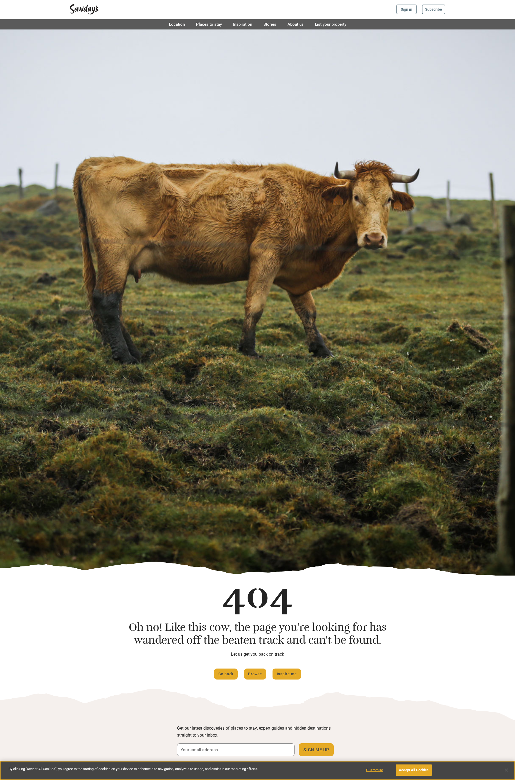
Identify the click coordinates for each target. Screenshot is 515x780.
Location (177, 24)
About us (296, 24)
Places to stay (209, 24)
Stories (269, 24)
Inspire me (287, 673)
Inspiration (242, 24)
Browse (255, 673)
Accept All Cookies (414, 769)
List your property (330, 24)
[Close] (506, 770)
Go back (226, 673)
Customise (374, 769)
